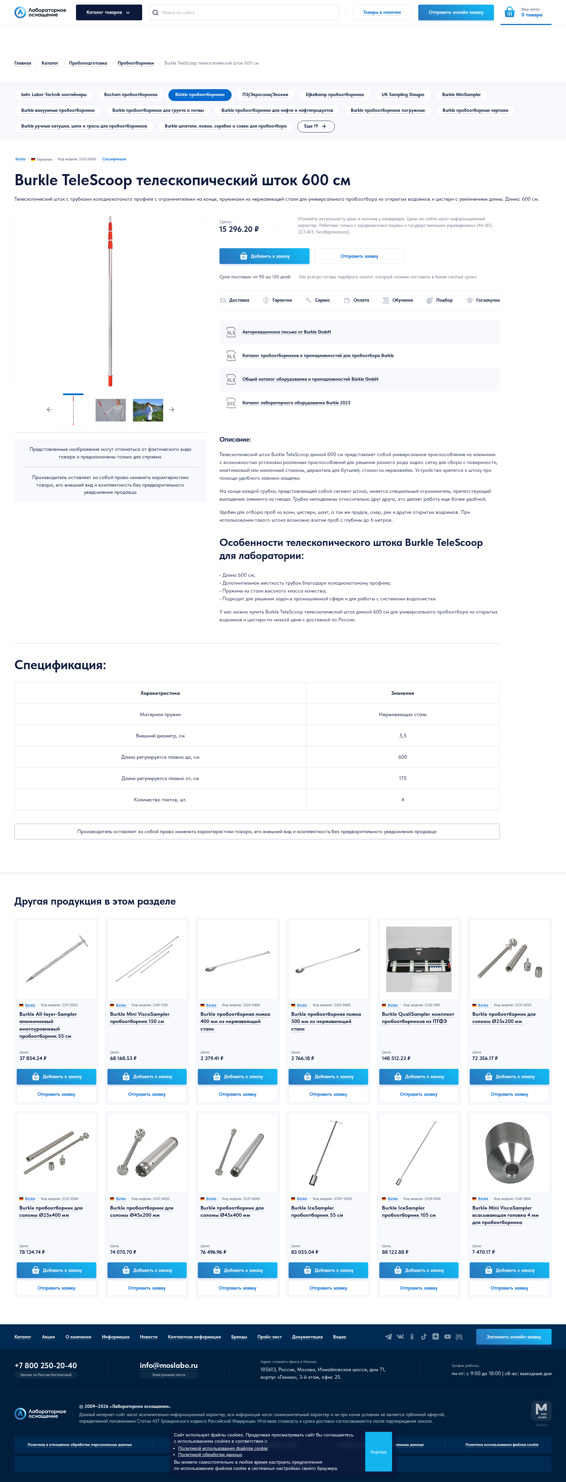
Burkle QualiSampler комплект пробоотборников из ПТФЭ (418, 1017)
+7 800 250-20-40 (45, 1365)
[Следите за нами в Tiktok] (424, 1337)
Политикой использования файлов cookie (223, 1448)
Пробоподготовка (88, 63)
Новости (149, 1336)
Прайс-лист (269, 1336)
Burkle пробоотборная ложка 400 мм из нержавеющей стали (235, 1021)
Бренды (239, 1336)
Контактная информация (194, 1336)
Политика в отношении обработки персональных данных (80, 1444)
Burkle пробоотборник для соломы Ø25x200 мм (504, 1017)
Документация (307, 1336)
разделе (156, 901)
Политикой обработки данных (210, 1454)
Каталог (50, 63)
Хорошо (378, 1451)
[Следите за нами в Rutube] (459, 1337)
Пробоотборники (136, 63)
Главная (22, 63)
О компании (78, 1336)
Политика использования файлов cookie (501, 1444)
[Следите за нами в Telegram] (388, 1337)
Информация (115, 1336)
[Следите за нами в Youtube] (447, 1337)
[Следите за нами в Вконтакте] (400, 1337)
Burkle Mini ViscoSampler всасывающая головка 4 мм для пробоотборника (505, 1215)
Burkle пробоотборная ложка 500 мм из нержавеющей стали (326, 1021)
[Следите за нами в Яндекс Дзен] (436, 1337)
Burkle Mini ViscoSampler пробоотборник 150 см (140, 1017)
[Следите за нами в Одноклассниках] (412, 1337)
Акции (48, 1336)
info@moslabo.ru (169, 1365)
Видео (339, 1336)
